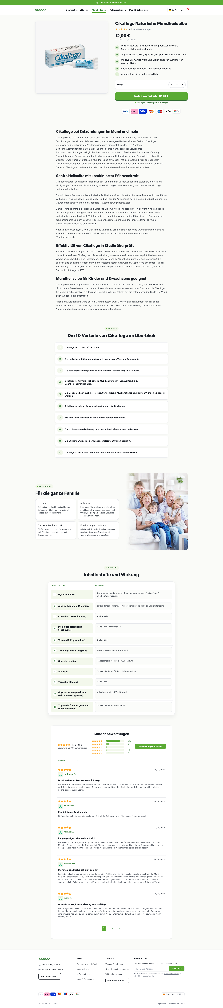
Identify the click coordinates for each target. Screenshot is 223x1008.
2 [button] (108, 928)
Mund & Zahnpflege (138, 10)
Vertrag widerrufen (115, 980)
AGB (183, 1004)
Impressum (161, 1004)
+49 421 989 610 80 (51, 965)
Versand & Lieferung (114, 964)
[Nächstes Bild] (103, 57)
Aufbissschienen (118, 10)
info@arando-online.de (52, 969)
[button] (97, 741)
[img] (64, 769)
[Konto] (182, 10)
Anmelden (177, 969)
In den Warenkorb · (151, 96)
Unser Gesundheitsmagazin (117, 969)
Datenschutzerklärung (171, 974)
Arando (40, 10)
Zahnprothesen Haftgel (77, 10)
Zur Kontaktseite (48, 976)
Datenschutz (174, 1004)
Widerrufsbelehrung (113, 974)
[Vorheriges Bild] (40, 57)
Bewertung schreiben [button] (150, 746)
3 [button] (112, 928)
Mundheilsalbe (99, 10)
